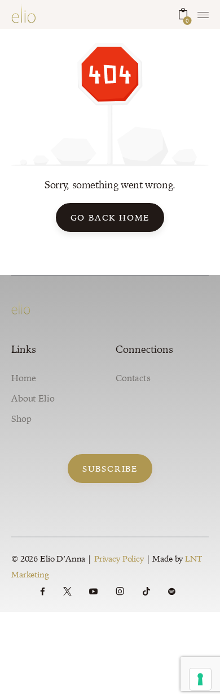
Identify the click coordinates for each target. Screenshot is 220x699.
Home (23, 377)
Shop (21, 418)
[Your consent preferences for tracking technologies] (200, 679)
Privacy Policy (119, 558)
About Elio (33, 398)
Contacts (133, 377)
